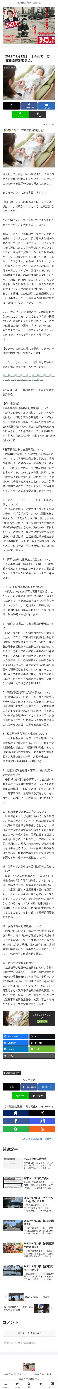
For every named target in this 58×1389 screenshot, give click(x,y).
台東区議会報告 (13, 1073)
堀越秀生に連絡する (29, 1379)
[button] (37, 114)
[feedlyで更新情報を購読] (16, 1129)
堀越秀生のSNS (43, 1374)
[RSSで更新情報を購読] (42, 1129)
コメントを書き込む (29, 1333)
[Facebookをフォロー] (16, 1121)
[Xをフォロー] (42, 1113)
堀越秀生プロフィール (15, 1374)
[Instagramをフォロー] (42, 1121)
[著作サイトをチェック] (16, 1113)
